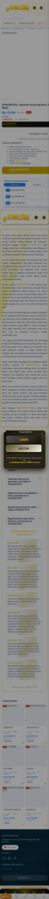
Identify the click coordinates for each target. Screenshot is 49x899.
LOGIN (24, 439)
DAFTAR (24, 448)
